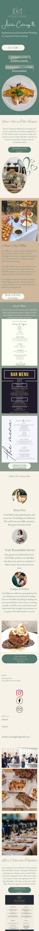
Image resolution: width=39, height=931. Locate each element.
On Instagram (19, 467)
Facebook (5, 726)
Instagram (5, 719)
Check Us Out (19, 465)
